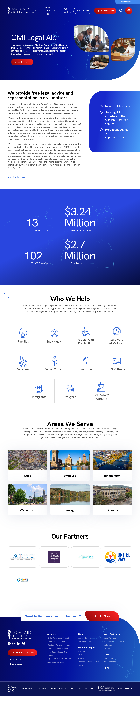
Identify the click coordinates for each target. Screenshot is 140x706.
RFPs (106, 667)
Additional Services (55, 662)
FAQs (80, 654)
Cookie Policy (41, 688)
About (81, 634)
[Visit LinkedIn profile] (18, 643)
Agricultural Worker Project (59, 658)
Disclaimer (54, 688)
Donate (107, 648)
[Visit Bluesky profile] (23, 643)
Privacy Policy (27, 688)
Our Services (29, 11)
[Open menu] (128, 10)
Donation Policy (67, 688)
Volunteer (108, 645)
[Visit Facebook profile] (9, 643)
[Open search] (121, 10)
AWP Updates (110, 661)
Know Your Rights (48, 10)
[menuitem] (59, 648)
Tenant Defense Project (57, 648)
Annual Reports (110, 658)
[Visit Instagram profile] (14, 643)
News (106, 654)
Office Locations (66, 11)
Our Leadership (84, 638)
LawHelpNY (83, 665)
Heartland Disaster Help (88, 661)
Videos (81, 658)
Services (51, 634)
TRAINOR (128, 688)
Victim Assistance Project (58, 641)
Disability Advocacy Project (59, 645)
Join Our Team (110, 638)
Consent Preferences (85, 688)
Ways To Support (112, 634)
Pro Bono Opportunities (114, 641)
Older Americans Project (58, 638)
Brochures (82, 651)
